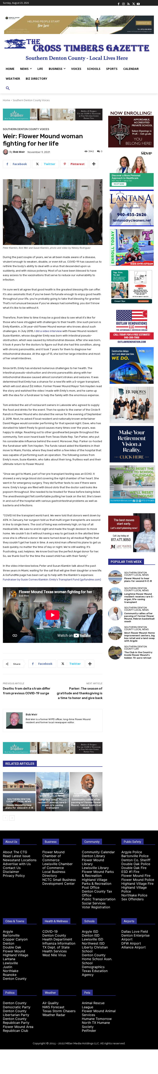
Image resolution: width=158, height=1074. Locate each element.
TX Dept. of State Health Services (56, 949)
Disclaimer (11, 872)
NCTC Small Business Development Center (59, 882)
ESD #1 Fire (130, 872)
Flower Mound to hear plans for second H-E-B (19, 806)
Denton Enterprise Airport (135, 937)
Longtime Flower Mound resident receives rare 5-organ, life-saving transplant (52, 803)
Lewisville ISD (92, 939)
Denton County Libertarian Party (16, 1013)
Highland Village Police (134, 889)
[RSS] (128, 2)
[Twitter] (133, 2)
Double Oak (12, 947)
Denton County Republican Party (16, 1021)
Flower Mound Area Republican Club (18, 1029)
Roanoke (9, 975)
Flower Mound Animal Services (99, 1013)
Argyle (8, 931)
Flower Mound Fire (135, 875)
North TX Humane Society (96, 1025)
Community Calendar (98, 852)
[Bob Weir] (6, 152)
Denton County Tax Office (97, 893)
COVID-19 (50, 931)
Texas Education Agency (95, 973)
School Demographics (93, 965)
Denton (8, 943)
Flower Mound (14, 951)
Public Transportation (98, 899)
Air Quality (50, 1003)
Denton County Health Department (57, 937)
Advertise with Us (17, 864)
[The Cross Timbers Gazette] (79, 49)
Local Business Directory (53, 874)
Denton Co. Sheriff (135, 860)
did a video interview (49, 331)
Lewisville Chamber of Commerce (57, 866)
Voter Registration (96, 907)
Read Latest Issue (16, 856)
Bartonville (11, 935)
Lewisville (10, 963)
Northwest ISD (93, 943)
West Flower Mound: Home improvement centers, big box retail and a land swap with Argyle (139, 637)
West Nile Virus (54, 955)
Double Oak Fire (133, 868)
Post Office (90, 887)
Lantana (9, 959)
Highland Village (15, 955)
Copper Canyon (15, 939)
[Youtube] (138, 2)
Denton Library (93, 856)
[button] (8, 88)
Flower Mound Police (137, 880)
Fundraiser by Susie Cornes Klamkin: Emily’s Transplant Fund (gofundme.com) (52, 579)
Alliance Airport (133, 947)
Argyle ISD (90, 931)
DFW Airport (131, 943)
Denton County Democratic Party (16, 1005)
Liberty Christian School (95, 949)
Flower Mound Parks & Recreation (98, 874)
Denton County (15, 979)
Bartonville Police (135, 856)
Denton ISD (91, 935)
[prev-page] (5, 818)
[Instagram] (123, 2)
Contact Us (12, 868)
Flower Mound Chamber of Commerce (53, 856)
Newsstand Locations (19, 860)
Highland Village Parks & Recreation (96, 882)
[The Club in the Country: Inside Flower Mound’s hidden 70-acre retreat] (115, 652)
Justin (7, 967)
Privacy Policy (14, 875)
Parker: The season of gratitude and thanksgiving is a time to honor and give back (79, 693)
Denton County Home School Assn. (97, 957)
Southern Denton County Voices (31, 100)
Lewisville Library (95, 868)
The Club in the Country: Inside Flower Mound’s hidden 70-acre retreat (138, 655)
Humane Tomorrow (97, 1019)
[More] (93, 164)
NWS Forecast (53, 1007)
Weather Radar (53, 1015)
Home (6, 100)
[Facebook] (118, 2)
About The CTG (15, 852)
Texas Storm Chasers (59, 1011)
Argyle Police (131, 852)
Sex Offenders (132, 899)
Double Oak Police (135, 864)
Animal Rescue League (93, 1005)
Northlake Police (134, 895)
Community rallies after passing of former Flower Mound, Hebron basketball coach (86, 803)
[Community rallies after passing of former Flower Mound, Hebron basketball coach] (115, 614)
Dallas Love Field (134, 931)
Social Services (94, 903)
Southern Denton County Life (135, 648)
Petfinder (89, 1031)
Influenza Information (58, 943)
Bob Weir (19, 152)
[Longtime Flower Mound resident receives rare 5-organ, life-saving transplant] (115, 594)
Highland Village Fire (137, 883)
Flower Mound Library (93, 862)
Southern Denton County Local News (18, 800)
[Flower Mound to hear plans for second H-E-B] (19, 791)
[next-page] (12, 818)
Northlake (10, 971)
